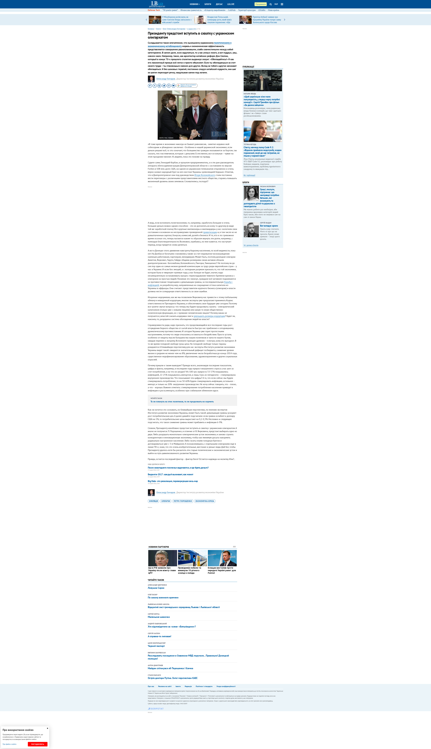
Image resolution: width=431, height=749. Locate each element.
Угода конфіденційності (226, 686)
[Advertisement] (192, 204)
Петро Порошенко (183, 501)
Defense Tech (154, 10)
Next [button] (284, 19)
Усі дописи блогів (251, 245)
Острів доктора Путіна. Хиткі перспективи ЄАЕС (173, 678)
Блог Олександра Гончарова (174, 29)
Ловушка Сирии (156, 587)
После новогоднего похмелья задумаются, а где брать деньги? (178, 467)
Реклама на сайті (165, 686)
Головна (151, 29)
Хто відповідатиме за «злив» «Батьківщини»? (172, 626)
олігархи (165, 501)
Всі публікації (249, 175)
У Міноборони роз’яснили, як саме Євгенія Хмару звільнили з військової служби (176, 20)
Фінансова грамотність (191, 10)
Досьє (219, 4)
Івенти (178, 686)
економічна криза (205, 501)
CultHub (231, 10)
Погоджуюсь (37, 744)
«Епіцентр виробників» (214, 10)
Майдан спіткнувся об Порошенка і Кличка (170, 668)
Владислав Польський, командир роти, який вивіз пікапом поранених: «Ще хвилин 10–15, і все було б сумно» (219, 22)
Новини (194, 4)
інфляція (153, 501)
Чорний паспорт (156, 645)
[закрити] (47, 728)
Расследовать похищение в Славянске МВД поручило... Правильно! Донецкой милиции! (188, 657)
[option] (170, 19)
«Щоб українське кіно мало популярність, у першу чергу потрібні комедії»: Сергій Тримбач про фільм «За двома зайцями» (262, 101)
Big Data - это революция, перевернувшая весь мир (173, 481)
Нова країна (273, 10)
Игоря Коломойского (204, 175)
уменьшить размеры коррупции (209, 316)
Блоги (208, 4)
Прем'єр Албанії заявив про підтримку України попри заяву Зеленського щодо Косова (267, 20)
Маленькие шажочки (159, 616)
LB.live (230, 4)
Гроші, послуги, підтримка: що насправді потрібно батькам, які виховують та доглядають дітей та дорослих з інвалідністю (261, 198)
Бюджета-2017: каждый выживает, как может (170, 474)
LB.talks (261, 10)
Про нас (151, 686)
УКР (276, 4)
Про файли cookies (9, 744)
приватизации (210, 232)
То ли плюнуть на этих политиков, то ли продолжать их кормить (182, 401)
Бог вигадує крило (269, 225)
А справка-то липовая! (159, 636)
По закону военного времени (163, 597)
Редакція (188, 686)
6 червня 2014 (191, 29)
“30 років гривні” (170, 10)
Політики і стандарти (204, 686)
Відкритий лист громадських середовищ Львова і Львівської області (184, 607)
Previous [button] (146, 19)
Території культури (247, 10)
